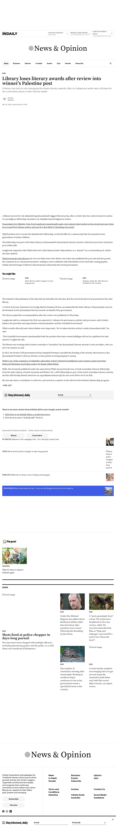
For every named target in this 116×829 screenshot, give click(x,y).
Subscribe (79, 63)
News (6, 63)
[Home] (13, 33)
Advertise (53, 795)
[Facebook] (3, 811)
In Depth (39, 63)
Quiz (58, 63)
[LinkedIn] (11, 811)
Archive (75, 789)
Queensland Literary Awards (14, 430)
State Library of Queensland (40, 430)
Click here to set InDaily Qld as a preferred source (27, 414)
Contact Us (99, 789)
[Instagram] (7, 811)
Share (14, 436)
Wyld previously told (15, 258)
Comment (37, 436)
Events (49, 63)
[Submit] (89, 395)
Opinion (28, 63)
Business (16, 63)
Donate (68, 63)
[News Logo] (58, 48)
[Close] (113, 819)
